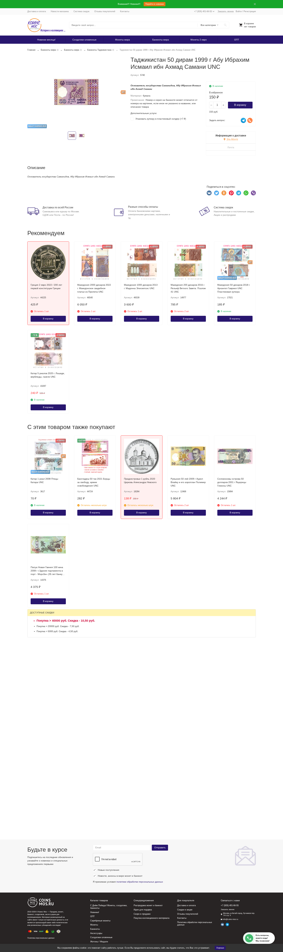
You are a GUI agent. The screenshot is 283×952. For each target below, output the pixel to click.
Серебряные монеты (100, 920)
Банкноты (95, 929)
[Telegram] (238, 192)
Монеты (94, 924)
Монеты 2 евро (198, 39)
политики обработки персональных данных (139, 881)
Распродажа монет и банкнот (148, 905)
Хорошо (220, 948)
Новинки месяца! (46, 39)
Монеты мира (122, 39)
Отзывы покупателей (104, 11)
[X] (216, 192)
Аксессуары (96, 933)
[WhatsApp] (246, 192)
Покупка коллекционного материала (151, 918)
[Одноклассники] (223, 192)
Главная (31, 50)
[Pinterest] (231, 192)
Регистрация (250, 11)
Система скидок (81, 11)
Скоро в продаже (142, 914)
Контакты (124, 11)
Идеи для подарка (143, 909)
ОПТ (236, 39)
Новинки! (94, 912)
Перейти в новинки (154, 4)
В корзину (240, 105)
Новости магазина (60, 11)
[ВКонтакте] (209, 192)
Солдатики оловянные (84, 39)
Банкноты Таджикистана (99, 50)
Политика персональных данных (41, 938)
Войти (239, 11)
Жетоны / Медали (99, 941)
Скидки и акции (184, 909)
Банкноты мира (160, 39)
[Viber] (253, 192)
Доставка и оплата (36, 11)
